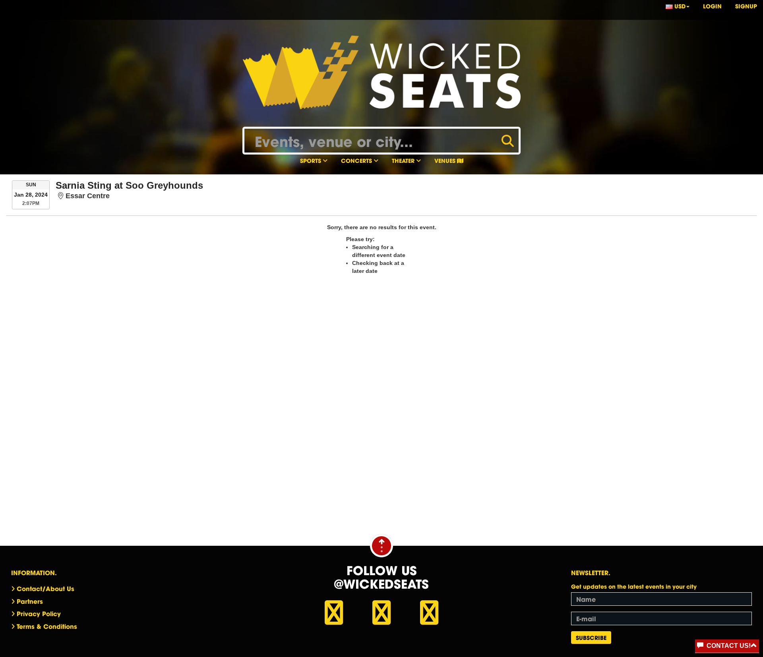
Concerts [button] (357, 160)
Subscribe (591, 637)
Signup (746, 6)
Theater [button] (404, 160)
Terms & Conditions (47, 626)
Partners (30, 601)
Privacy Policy (39, 613)
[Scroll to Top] (381, 545)
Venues (445, 160)
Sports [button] (311, 160)
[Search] (508, 140)
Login (712, 6)
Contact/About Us (45, 588)
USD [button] (679, 6)
